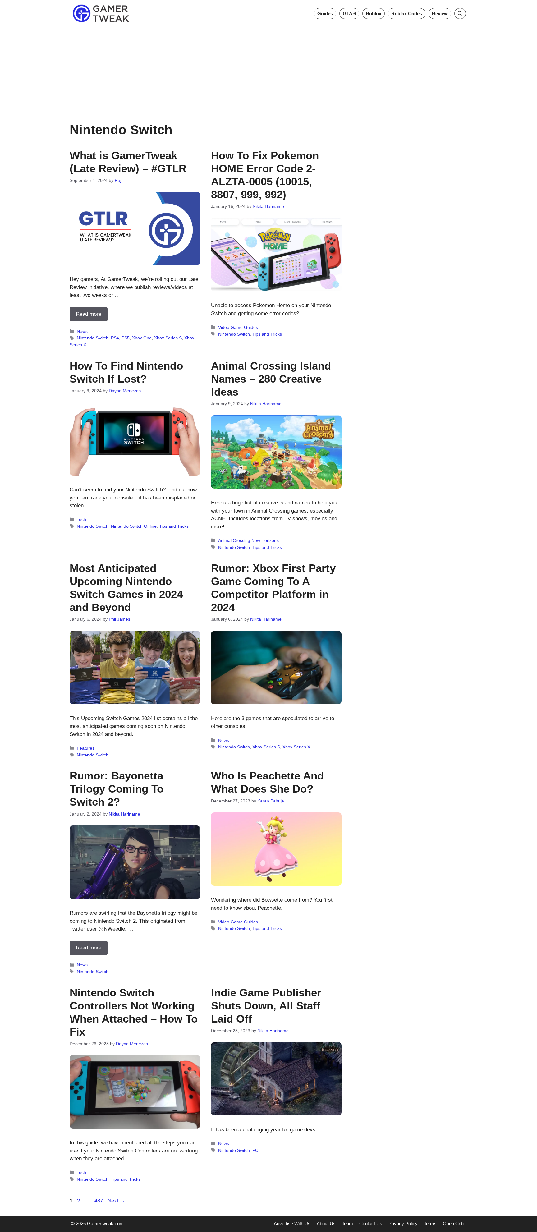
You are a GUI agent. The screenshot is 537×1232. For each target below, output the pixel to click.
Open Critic (454, 1223)
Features (85, 748)
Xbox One (142, 337)
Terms (430, 1223)
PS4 (115, 337)
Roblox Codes (406, 13)
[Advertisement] (268, 71)
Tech (81, 519)
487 (99, 1201)
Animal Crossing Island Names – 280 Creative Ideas (271, 379)
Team (347, 1223)
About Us (326, 1223)
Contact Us (370, 1223)
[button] (460, 13)
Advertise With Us (292, 1223)
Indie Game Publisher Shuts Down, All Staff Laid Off (266, 1005)
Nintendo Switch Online (134, 526)
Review (440, 13)
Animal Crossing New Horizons (248, 540)
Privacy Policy (403, 1223)
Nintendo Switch (92, 337)
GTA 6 (349, 13)
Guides (325, 13)
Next (116, 1201)
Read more (88, 314)
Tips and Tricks (267, 334)
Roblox (373, 13)
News (82, 331)
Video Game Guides (238, 327)
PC (255, 1150)
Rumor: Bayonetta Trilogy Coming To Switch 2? (116, 789)
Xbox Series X (296, 746)
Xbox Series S (168, 337)
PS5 (126, 337)
